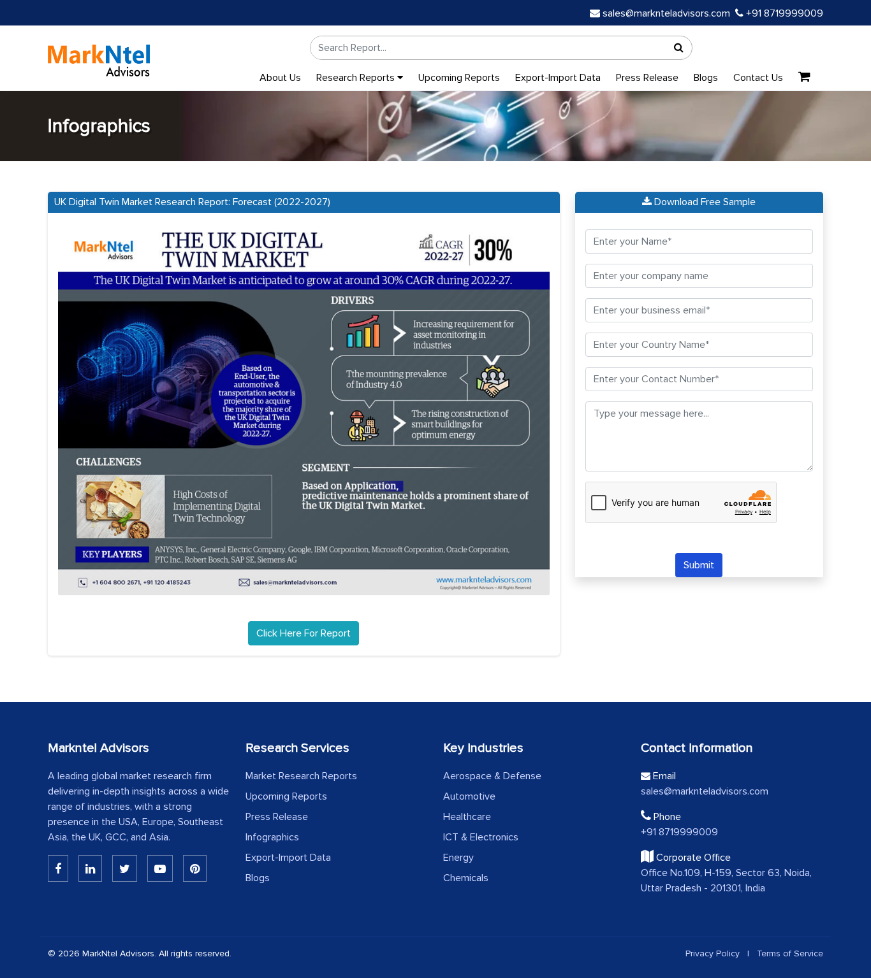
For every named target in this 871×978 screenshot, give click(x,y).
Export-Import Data (558, 77)
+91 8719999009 (783, 13)
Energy (458, 857)
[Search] (679, 47)
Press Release (647, 77)
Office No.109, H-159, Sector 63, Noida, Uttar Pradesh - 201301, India (726, 881)
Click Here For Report (303, 633)
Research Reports (356, 77)
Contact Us (758, 77)
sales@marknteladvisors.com (666, 13)
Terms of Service (790, 953)
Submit (699, 565)
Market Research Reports (301, 776)
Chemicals (465, 878)
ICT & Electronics (480, 837)
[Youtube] (160, 868)
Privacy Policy (712, 953)
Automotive (469, 796)
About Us (280, 77)
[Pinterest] (195, 868)
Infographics (272, 837)
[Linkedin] (58, 868)
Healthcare (467, 816)
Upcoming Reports (459, 77)
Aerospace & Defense (492, 776)
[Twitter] (124, 868)
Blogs (706, 77)
